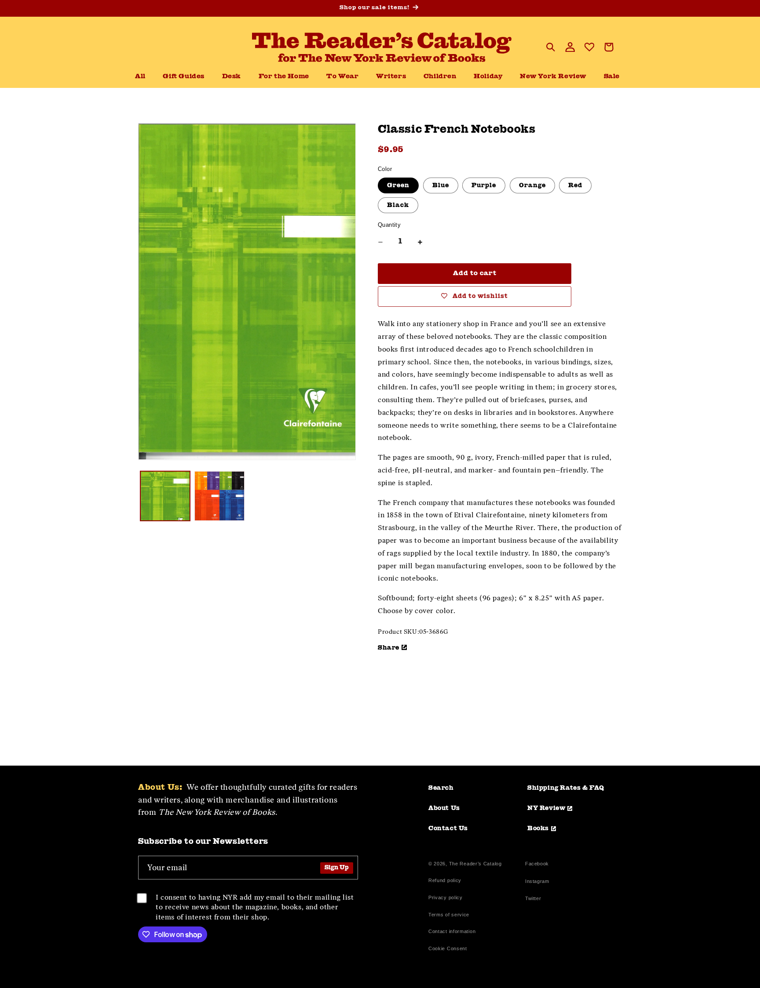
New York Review (553, 76)
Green (398, 185)
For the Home (284, 76)
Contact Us (448, 828)
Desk (231, 76)
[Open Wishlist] (589, 47)
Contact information (451, 931)
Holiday (488, 76)
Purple (483, 185)
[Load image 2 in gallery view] (219, 496)
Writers (391, 76)
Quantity (389, 225)
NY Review (546, 808)
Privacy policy (445, 897)
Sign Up (337, 868)
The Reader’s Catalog (475, 863)
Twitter (534, 899)
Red (575, 185)
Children (440, 76)
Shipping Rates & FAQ (565, 788)
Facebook (537, 864)
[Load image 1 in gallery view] (165, 496)
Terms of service (448, 914)
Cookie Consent (447, 948)
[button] (231, 77)
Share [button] (388, 648)
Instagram (537, 882)
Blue (440, 185)
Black (398, 205)
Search (441, 788)
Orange (532, 185)
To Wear (342, 76)
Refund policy (444, 880)
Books (538, 828)
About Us (444, 808)
